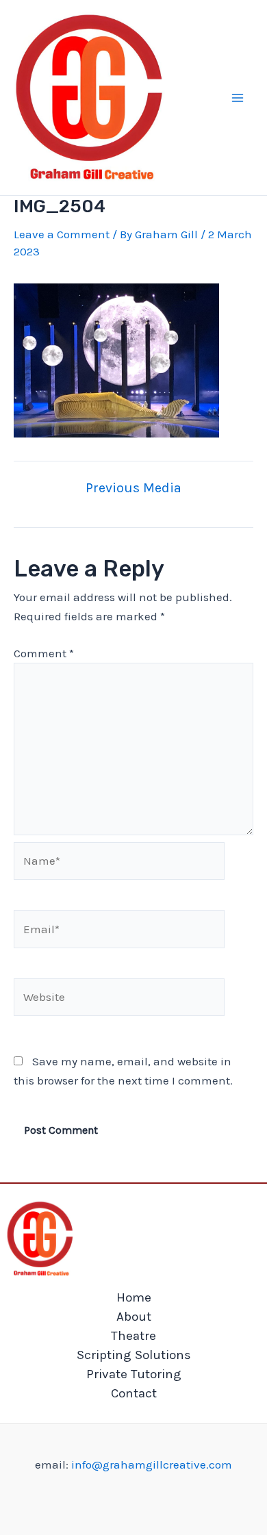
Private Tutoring (133, 1374)
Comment (44, 653)
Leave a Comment (62, 234)
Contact (134, 1393)
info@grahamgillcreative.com (151, 1464)
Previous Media (133, 488)
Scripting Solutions (134, 1354)
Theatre (133, 1335)
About (133, 1316)
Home (133, 1297)
